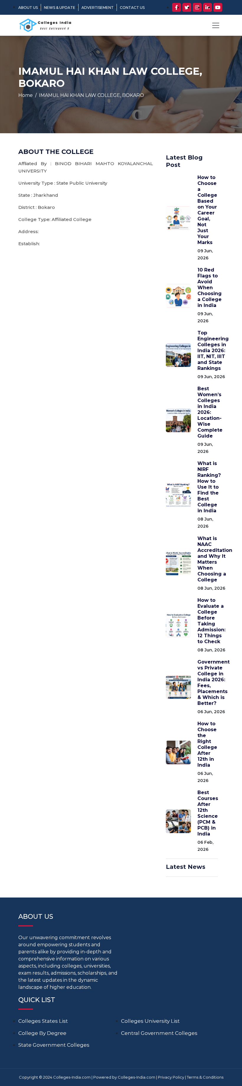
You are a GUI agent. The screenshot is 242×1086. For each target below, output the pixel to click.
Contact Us (132, 7)
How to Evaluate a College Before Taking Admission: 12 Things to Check (211, 620)
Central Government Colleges (159, 1033)
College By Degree (42, 1033)
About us (28, 7)
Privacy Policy (171, 1077)
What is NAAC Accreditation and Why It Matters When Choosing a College (214, 559)
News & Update (59, 7)
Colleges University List (150, 1021)
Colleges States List (43, 1021)
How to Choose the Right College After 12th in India (207, 744)
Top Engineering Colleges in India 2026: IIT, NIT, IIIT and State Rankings (213, 350)
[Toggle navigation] (216, 25)
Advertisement (97, 7)
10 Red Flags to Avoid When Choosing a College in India (209, 287)
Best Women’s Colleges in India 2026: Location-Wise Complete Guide (210, 412)
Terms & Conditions (205, 1077)
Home (25, 95)
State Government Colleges (53, 1045)
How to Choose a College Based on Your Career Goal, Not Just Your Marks (207, 210)
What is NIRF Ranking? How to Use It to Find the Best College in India (209, 487)
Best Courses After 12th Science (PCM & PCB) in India (207, 813)
